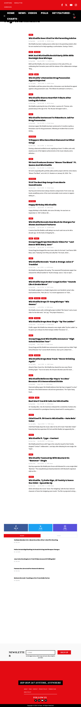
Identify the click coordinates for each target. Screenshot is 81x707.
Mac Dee (18, 542)
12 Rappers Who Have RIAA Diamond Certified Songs (51, 141)
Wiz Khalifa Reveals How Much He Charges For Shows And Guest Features (52, 223)
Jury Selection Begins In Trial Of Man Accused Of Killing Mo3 (34, 559)
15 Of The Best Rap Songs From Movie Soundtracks (47, 183)
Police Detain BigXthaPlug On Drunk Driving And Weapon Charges (37, 549)
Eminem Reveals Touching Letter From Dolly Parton (32, 578)
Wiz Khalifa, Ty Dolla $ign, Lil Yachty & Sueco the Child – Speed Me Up (51, 481)
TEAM (30, 689)
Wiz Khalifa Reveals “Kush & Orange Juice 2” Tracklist (51, 263)
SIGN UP (64, 652)
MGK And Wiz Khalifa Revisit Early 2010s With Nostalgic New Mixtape (51, 56)
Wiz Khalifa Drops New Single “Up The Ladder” (52, 321)
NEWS (31, 34)
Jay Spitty (18, 552)
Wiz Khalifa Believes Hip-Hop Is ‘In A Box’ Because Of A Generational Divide (49, 380)
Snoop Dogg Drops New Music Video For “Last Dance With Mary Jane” (51, 243)
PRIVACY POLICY (43, 689)
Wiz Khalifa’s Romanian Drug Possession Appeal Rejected (49, 79)
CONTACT (35, 689)
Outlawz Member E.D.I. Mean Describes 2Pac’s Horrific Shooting (36, 540)
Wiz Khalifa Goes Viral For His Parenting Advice (52, 38)
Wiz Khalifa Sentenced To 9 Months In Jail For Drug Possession (51, 119)
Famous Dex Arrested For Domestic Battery (29, 568)
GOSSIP (31, 397)
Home (10, 13)
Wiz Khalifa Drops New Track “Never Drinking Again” (52, 360)
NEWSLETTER (18, 3)
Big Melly (18, 580)
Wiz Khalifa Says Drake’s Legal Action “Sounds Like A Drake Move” (52, 283)
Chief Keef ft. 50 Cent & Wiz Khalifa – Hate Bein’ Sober (52, 419)
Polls (44, 13)
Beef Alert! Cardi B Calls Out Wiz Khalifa (49, 401)
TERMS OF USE (52, 689)
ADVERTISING (8, 3)
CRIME (31, 74)
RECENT (22, 535)
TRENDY (59, 535)
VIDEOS (36, 238)
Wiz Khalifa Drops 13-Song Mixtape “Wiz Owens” (49, 303)
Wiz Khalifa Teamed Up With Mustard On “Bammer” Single (49, 459)
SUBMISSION (8, 7)
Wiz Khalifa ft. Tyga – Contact (44, 438)
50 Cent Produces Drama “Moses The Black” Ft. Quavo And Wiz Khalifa (52, 163)
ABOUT (26, 689)
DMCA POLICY (27, 692)
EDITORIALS (32, 136)
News (22, 13)
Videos (32, 13)
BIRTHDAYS (32, 201)
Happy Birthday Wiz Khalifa (42, 204)
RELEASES (37, 52)
